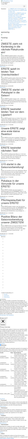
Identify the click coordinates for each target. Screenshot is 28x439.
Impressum (6, 295)
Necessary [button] (2, 343)
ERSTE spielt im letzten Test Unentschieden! (10, 71)
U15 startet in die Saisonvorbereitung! (17, 21)
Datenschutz (7, 297)
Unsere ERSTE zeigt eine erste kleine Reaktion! (17, 18)
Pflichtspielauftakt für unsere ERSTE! (13, 201)
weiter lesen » (3, 66)
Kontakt (5, 294)
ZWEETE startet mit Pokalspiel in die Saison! (17, 13)
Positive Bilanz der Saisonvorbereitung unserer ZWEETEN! (15, 27)
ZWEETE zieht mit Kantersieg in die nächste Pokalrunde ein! (17, 9)
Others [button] (1, 432)
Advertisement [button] (3, 423)
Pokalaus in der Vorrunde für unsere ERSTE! (17, 23)
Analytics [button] (2, 414)
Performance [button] (3, 406)
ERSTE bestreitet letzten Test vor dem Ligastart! (16, 16)
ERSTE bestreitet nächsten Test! (15, 19)
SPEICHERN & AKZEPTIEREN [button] (7, 438)
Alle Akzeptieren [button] (10, 315)
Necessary (3, 345)
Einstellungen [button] (3, 315)
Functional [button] (2, 398)
